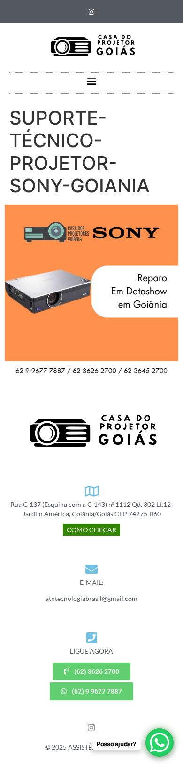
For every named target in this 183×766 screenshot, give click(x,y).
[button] (91, 80)
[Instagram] (91, 11)
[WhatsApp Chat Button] (159, 742)
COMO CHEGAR (91, 530)
